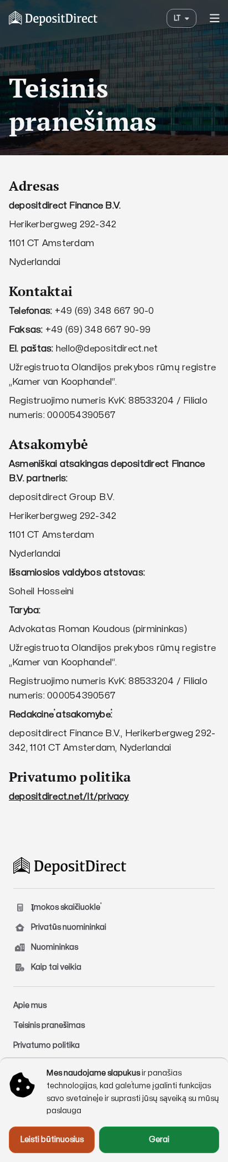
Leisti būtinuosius (52, 1139)
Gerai (159, 1139)
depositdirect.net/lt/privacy (69, 796)
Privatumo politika (46, 1045)
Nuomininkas (54, 947)
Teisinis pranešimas (49, 1025)
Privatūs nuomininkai (68, 927)
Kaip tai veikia (56, 967)
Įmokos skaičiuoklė (65, 907)
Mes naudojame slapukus (93, 1073)
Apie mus (29, 1005)
